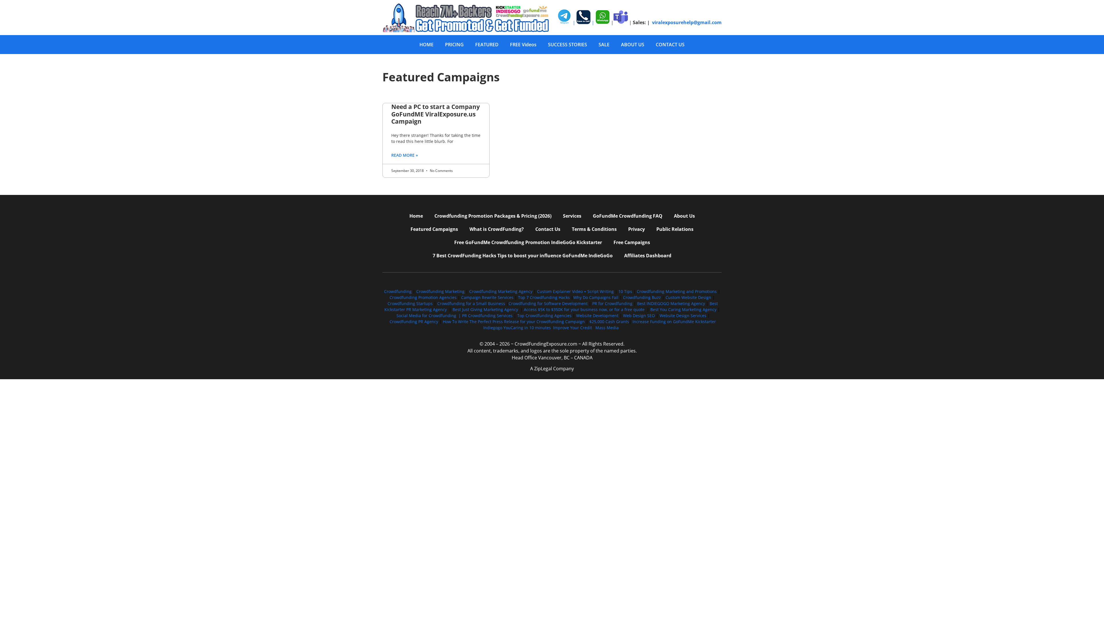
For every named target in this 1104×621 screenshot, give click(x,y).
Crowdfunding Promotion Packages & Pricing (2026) (492, 216)
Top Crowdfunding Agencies (544, 315)
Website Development (597, 315)
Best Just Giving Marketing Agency (485, 309)
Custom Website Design (688, 297)
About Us (684, 216)
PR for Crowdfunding (612, 303)
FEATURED (487, 44)
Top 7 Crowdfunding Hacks (544, 297)
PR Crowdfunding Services (487, 315)
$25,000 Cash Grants (609, 321)
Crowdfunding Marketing (441, 291)
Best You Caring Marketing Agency (683, 309)
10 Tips (625, 291)
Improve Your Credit (573, 327)
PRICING (454, 44)
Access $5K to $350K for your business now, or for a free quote (584, 309)
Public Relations (674, 229)
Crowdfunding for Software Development (548, 303)
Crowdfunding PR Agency (414, 321)
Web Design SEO (639, 315)
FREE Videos (523, 44)
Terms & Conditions (594, 229)
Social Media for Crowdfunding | (429, 315)
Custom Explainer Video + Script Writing (575, 291)
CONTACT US (670, 44)
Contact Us (547, 229)
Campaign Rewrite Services (487, 297)
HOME (426, 44)
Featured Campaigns (434, 229)
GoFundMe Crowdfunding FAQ (627, 216)
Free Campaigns (632, 242)
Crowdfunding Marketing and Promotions (677, 291)
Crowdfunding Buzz (642, 297)
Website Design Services (683, 315)
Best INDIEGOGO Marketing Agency (671, 303)
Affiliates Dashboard (647, 255)
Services (572, 216)
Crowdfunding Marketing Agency (500, 291)
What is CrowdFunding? (496, 229)
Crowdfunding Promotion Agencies (423, 297)
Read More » (404, 155)
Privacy (636, 229)
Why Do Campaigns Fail (595, 297)
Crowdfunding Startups (410, 303)
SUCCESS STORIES (567, 44)
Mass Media (607, 327)
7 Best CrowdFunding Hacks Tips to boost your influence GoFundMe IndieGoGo (523, 255)
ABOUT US (632, 44)
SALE (604, 44)
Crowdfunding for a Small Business (471, 303)
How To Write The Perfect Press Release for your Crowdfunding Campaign (514, 321)
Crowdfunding (398, 291)
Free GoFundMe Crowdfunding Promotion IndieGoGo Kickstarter (528, 242)
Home (416, 216)
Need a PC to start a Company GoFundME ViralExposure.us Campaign (435, 114)
